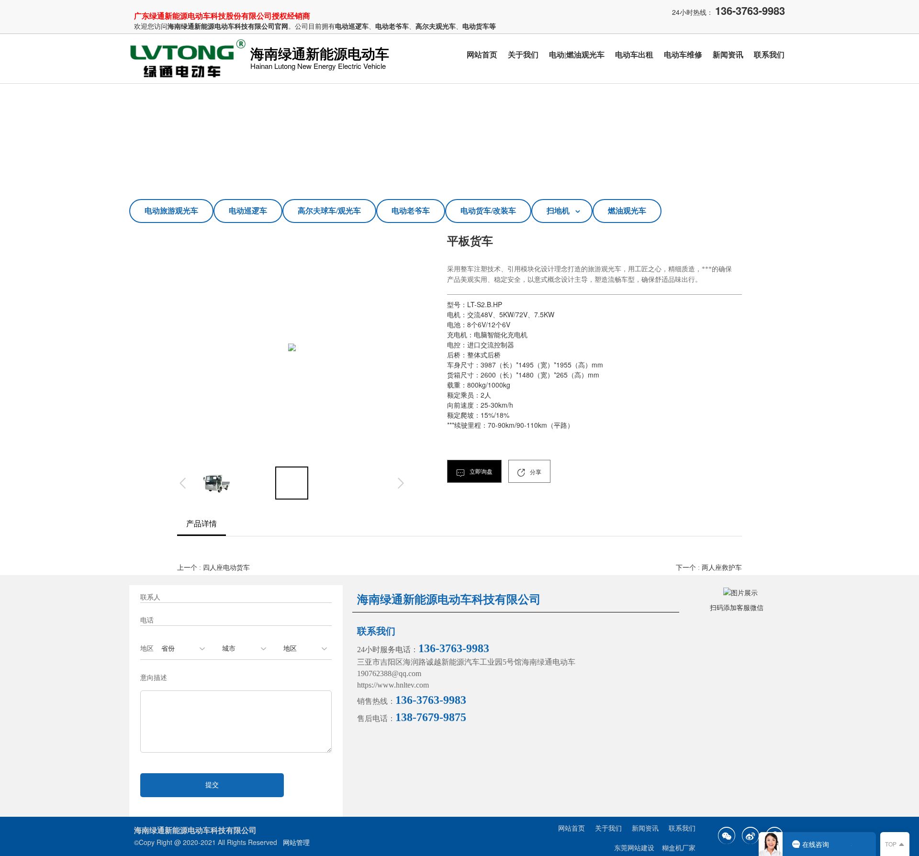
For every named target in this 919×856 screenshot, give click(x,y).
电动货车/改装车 (488, 211)
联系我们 (769, 55)
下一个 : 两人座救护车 (709, 567)
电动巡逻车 (248, 211)
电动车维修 (683, 55)
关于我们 (523, 55)
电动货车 (475, 26)
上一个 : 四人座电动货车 (213, 567)
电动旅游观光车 (171, 211)
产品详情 (201, 524)
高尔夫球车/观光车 (329, 211)
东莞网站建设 (634, 848)
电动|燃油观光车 (577, 55)
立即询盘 (480, 471)
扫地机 (558, 211)
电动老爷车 (411, 211)
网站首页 (482, 55)
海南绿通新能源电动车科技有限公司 (221, 26)
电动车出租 (634, 55)
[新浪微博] (750, 835)
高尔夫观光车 (435, 26)
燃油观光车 (627, 211)
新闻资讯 (728, 55)
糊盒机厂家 (678, 848)
